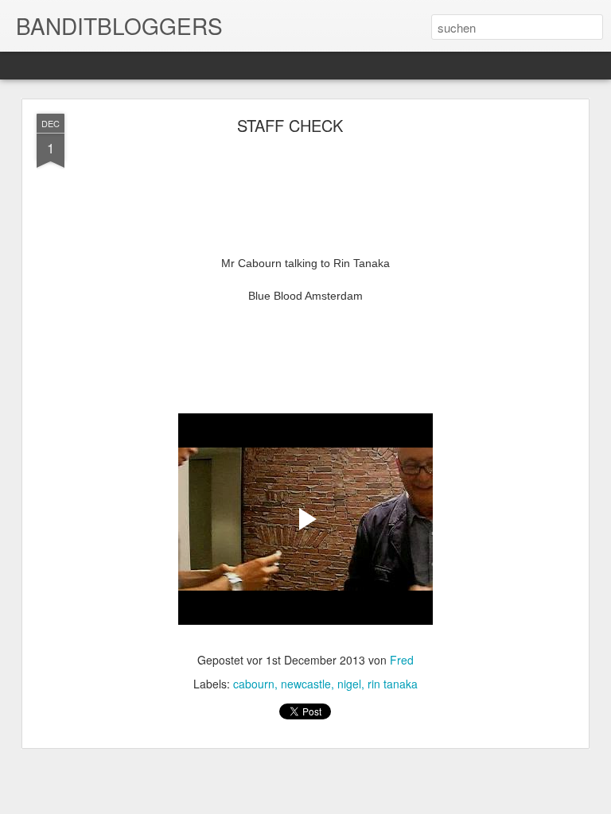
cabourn (253, 684)
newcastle (306, 684)
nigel (349, 684)
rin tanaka (393, 684)
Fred (402, 660)
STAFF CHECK (290, 125)
